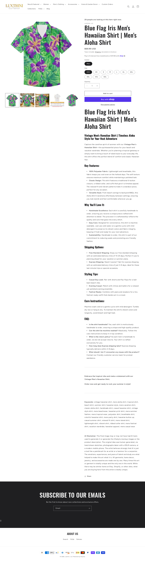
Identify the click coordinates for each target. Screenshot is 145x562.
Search (65, 539)
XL (124, 72)
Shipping (98, 52)
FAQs (72, 539)
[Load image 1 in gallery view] (12, 100)
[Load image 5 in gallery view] (72, 100)
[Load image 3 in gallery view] (42, 100)
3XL (88, 77)
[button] (34, 4)
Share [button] (89, 476)
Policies (79, 539)
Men (88, 64)
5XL (105, 77)
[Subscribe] (89, 508)
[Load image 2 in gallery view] (27, 100)
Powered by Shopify (79, 556)
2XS (88, 72)
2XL (131, 72)
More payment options (108, 104)
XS (96, 72)
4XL (96, 77)
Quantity (87, 81)
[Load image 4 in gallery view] (57, 100)
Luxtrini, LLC (69, 556)
